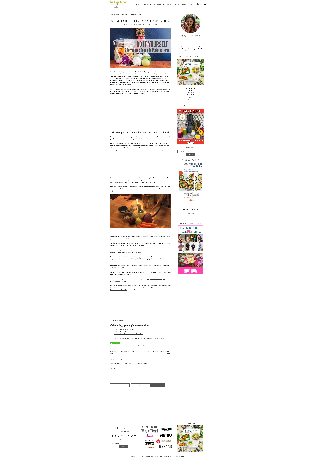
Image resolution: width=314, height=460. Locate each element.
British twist (138, 252)
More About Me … (190, 51)
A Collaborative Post (116, 320)
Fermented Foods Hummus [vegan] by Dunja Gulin (128, 334)
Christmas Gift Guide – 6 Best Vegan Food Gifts (127, 336)
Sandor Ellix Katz (164, 186)
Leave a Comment (152, 24)
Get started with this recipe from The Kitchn (133, 245)
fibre (144, 152)
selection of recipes (116, 252)
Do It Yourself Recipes (135, 14)
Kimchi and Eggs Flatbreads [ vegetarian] (126, 332)
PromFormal (190, 213)
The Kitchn (120, 267)
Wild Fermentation (125, 189)
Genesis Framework (159, 456)
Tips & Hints (124, 14)
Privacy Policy (169, 456)
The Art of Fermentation (142, 189)
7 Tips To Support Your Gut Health (124, 329)
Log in (182, 456)
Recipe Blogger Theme (147, 456)
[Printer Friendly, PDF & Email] (115, 343)
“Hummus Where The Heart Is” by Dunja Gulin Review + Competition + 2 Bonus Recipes (139, 338)
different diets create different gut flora (147, 148)
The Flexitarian (114, 14)
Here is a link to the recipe (118, 290)
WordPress (177, 456)
